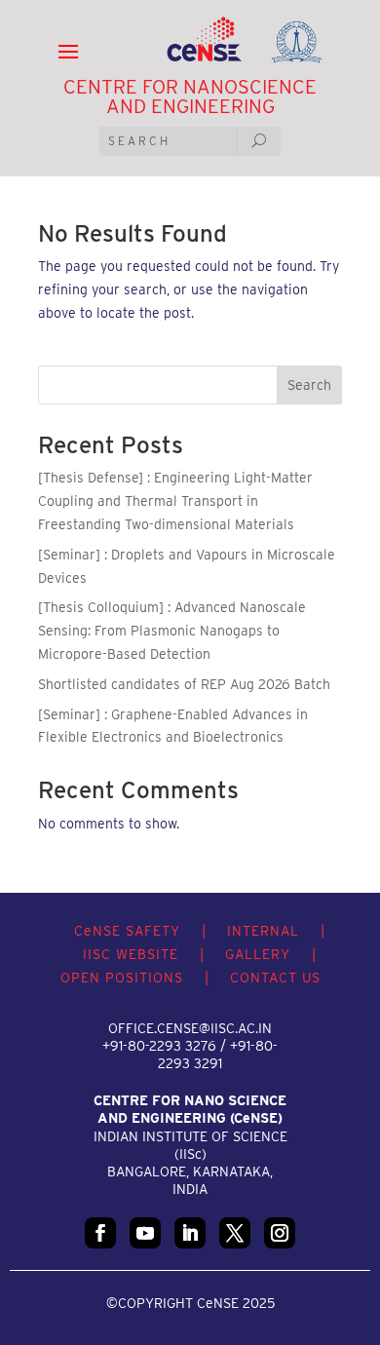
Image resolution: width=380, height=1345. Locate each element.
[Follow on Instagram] (279, 1233)
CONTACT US (275, 977)
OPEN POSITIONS (121, 977)
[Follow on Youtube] (145, 1233)
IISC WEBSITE (130, 954)
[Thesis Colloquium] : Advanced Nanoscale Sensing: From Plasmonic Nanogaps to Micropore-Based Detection (172, 630)
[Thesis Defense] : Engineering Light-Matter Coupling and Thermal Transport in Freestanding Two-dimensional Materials (175, 501)
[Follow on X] (234, 1233)
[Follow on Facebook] (100, 1233)
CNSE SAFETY (127, 931)
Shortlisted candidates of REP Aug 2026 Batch (184, 684)
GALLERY (257, 954)
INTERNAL (263, 931)
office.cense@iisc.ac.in (190, 1028)
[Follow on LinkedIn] (190, 1233)
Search (309, 385)
